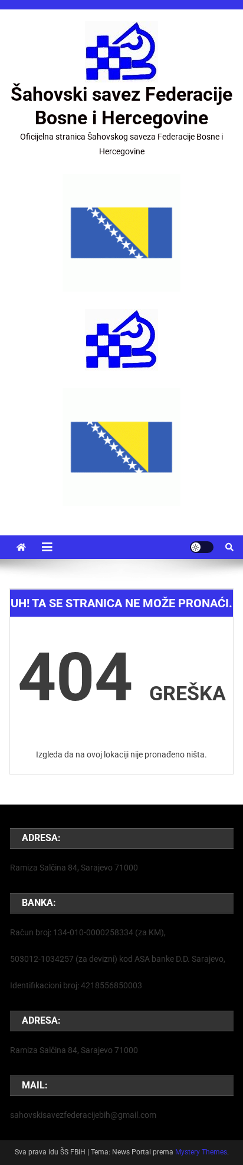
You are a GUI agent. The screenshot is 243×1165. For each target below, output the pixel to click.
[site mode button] (202, 547)
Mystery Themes (201, 1152)
